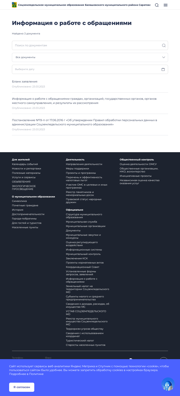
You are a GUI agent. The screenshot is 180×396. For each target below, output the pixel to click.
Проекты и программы (81, 172)
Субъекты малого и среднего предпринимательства (85, 298)
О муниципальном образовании (33, 196)
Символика (19, 201)
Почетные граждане (25, 205)
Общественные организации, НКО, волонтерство (139, 170)
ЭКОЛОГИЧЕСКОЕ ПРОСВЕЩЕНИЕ (24, 187)
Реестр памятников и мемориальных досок (80, 193)
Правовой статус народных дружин (83, 201)
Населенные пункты (25, 227)
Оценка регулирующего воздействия (82, 244)
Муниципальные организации (85, 226)
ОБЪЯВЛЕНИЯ (21, 181)
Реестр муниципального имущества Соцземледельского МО (87, 321)
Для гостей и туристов (26, 223)
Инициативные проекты (136, 175)
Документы (73, 230)
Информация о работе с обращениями (81, 280)
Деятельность (75, 159)
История (17, 209)
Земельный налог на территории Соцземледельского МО (87, 289)
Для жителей (21, 159)
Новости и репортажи (26, 168)
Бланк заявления (24, 81)
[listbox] (90, 57)
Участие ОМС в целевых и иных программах (86, 186)
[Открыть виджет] (168, 384)
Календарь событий (25, 164)
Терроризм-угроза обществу (84, 328)
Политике (36, 374)
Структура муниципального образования (84, 216)
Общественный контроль (137, 159)
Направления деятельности (84, 164)
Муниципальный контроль (83, 254)
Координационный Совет (82, 267)
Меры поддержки (77, 168)
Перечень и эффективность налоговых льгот (84, 179)
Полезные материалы (26, 172)
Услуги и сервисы (24, 177)
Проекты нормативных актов (85, 262)
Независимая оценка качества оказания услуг (139, 182)
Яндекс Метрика (83, 366)
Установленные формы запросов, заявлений (81, 273)
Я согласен (22, 387)
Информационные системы (84, 249)
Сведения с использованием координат (85, 335)
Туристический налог (80, 340)
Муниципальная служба (81, 221)
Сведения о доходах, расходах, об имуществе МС (87, 305)
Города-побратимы (24, 218)
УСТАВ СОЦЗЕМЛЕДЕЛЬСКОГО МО (86, 313)
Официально (74, 209)
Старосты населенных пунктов (85, 344)
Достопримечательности (28, 214)
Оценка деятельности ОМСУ (138, 164)
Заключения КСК (77, 258)
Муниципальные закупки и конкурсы (83, 236)
